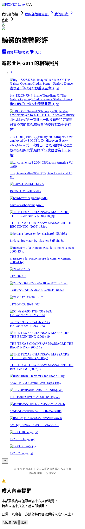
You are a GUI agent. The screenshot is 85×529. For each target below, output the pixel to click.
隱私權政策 (35, 473)
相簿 (10, 53)
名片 (38, 53)
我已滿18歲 (10, 522)
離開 (23, 522)
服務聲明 (51, 473)
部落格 (24, 53)
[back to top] (5, 461)
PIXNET (27, 468)
